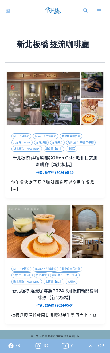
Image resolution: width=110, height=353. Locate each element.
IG (46, 345)
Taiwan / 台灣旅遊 (45, 136)
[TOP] (90, 346)
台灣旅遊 (41, 142)
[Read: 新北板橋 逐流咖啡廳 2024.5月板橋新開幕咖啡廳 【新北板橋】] (55, 231)
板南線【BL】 (53, 148)
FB (17, 345)
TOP (100, 345)
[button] (85, 11)
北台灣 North (22, 142)
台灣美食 (57, 142)
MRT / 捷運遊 (21, 136)
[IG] (38, 346)
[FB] (11, 345)
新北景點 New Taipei (26, 148)
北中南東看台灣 (71, 136)
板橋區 (72, 148)
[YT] (65, 346)
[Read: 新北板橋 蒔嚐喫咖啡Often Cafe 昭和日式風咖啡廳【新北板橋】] (55, 98)
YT (72, 345)
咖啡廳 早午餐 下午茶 (81, 142)
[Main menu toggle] (99, 10)
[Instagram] (7, 10)
